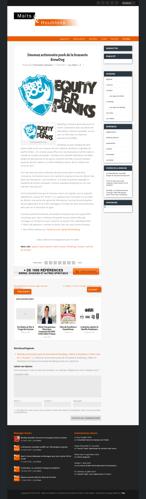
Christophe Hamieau (43, 65)
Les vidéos (110, 33)
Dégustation (64, 39)
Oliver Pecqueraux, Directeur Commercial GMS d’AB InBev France (47, 330)
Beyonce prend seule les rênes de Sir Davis (38, 477)
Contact (109, 85)
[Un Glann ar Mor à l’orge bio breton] (25, 314)
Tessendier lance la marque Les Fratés (93, 440)
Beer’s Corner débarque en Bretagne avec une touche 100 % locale (46, 457)
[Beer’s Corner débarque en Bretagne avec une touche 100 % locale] (17, 457)
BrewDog (71, 246)
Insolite (104, 39)
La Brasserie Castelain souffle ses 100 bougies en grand (44, 447)
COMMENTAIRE (21, 374)
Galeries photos (79, 39)
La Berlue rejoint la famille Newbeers (89, 328)
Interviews (114, 39)
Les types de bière (117, 96)
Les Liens (122, 33)
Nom (17, 401)
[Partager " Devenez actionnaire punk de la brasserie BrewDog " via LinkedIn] (64, 262)
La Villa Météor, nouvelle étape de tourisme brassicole (117, 174)
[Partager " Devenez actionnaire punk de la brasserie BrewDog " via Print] (73, 262)
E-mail (48, 401)
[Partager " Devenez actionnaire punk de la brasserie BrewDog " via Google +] (55, 262)
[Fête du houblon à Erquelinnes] (68, 314)
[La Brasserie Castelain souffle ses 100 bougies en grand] (17, 448)
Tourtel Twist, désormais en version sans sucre (96, 448)
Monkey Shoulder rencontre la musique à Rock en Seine (44, 437)
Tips (123, 493)
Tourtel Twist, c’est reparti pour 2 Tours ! (94, 474)
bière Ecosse (59, 246)
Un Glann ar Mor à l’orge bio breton (25, 328)
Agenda (99, 33)
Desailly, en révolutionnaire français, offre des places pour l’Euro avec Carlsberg (117, 192)
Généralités (93, 39)
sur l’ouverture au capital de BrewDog (61, 229)
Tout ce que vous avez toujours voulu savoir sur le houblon (117, 183)
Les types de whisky (117, 107)
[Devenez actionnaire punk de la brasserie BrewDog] (57, 96)
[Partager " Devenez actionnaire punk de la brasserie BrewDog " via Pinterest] (59, 262)
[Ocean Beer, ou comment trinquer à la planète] (17, 469)
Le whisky (86, 33)
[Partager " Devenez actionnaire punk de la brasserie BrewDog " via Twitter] (50, 262)
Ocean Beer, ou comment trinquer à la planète (40, 468)
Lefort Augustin (83, 457)
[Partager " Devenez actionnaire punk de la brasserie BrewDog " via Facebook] (46, 262)
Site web (77, 401)
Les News (126, 39)
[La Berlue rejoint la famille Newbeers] (89, 314)
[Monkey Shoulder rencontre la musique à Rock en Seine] (17, 439)
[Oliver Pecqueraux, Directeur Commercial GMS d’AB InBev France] (46, 314)
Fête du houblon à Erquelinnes (68, 328)
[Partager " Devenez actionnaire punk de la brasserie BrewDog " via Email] (69, 262)
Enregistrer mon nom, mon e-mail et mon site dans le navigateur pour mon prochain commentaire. (57, 411)
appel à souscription (42, 246)
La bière (73, 33)
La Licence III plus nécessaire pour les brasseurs (96, 465)
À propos (62, 33)
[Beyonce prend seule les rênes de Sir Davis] (17, 478)
